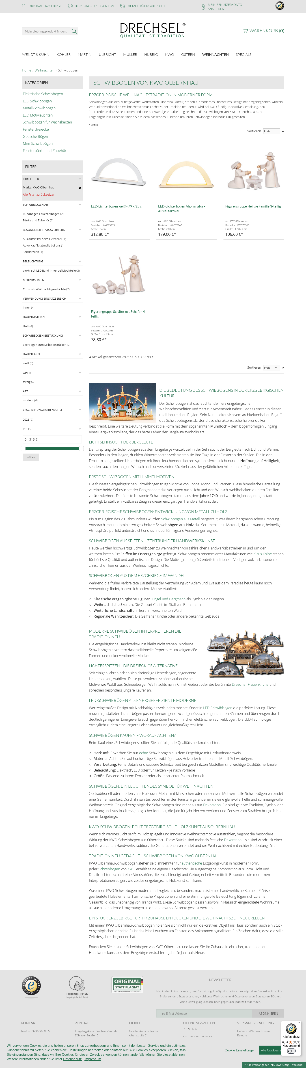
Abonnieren (268, 1013)
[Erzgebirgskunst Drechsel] (153, 30)
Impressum (92, 1059)
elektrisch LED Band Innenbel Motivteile (51, 270)
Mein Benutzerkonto (225, 4)
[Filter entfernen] (80, 188)
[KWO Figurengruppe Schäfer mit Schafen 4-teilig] (119, 276)
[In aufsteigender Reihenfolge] (283, 131)
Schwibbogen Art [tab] (36, 205)
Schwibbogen (109, 869)
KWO (131, 869)
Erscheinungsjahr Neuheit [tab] (43, 410)
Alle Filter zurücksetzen (39, 194)
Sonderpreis (33, 252)
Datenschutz (72, 1059)
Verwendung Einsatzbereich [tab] (44, 298)
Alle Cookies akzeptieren (279, 1050)
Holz (28, 326)
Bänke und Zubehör (38, 220)
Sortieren (254, 131)
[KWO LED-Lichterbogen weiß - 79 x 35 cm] (119, 171)
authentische (192, 863)
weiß (28, 363)
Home (26, 70)
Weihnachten (44, 70)
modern (30, 400)
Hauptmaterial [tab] (34, 317)
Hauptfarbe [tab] (32, 354)
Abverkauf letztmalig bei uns (44, 245)
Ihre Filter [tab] (31, 179)
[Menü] (299, 1023)
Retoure (242, 1035)
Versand (297, 1065)
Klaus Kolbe (263, 553)
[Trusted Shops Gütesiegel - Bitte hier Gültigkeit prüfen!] (279, 5)
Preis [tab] (26, 429)
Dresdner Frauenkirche (250, 684)
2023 (28, 419)
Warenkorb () (267, 30)
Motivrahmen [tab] (33, 280)
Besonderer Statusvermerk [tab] (44, 230)
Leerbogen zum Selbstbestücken (46, 345)
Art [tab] (25, 391)
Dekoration (212, 804)
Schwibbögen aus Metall (180, 519)
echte (143, 752)
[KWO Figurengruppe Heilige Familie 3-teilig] (254, 171)
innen (28, 307)
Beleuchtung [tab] (33, 261)
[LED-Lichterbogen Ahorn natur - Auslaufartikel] (186, 171)
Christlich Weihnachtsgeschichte (46, 289)
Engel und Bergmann (168, 599)
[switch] (291, 1051)
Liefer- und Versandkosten (253, 1031)
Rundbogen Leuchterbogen (43, 214)
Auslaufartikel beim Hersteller (44, 239)
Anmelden (216, 9)
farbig (28, 382)
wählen (31, 457)
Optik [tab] (27, 373)
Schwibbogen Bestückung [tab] (43, 335)
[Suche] (74, 31)
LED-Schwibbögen (217, 707)
